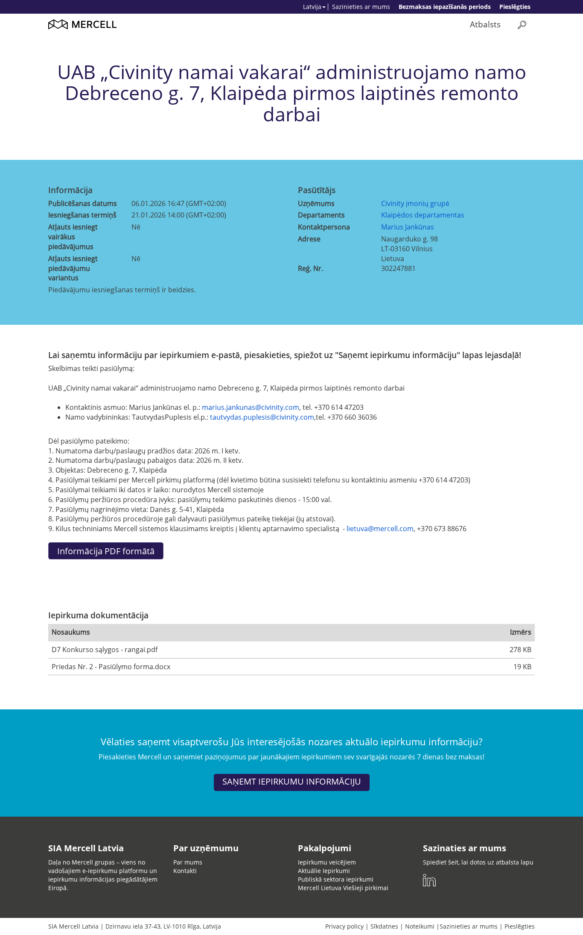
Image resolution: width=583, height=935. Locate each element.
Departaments (321, 215)
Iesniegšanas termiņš (82, 215)
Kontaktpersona (324, 227)
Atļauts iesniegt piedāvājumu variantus (73, 268)
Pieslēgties (515, 7)
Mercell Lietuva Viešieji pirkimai (343, 888)
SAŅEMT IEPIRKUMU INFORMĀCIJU (291, 781)
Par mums (187, 862)
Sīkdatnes (384, 926)
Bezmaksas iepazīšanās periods (445, 7)
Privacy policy (344, 926)
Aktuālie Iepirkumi (324, 871)
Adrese (309, 239)
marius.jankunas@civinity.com (250, 407)
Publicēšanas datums (82, 203)
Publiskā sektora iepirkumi (335, 879)
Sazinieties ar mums (361, 7)
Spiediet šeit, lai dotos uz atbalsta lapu (478, 862)
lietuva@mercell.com (380, 528)
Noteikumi (419, 926)
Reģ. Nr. (310, 268)
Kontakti (185, 871)
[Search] (522, 24)
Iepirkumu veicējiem (327, 862)
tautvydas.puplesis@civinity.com (262, 417)
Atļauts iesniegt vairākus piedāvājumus (73, 236)
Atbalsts (485, 24)
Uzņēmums (316, 203)
